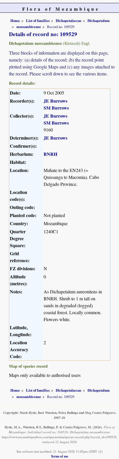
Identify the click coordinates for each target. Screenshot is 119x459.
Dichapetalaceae (68, 20)
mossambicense (28, 26)
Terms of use (59, 456)
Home (15, 20)
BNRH (50, 154)
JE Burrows (55, 100)
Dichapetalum (99, 20)
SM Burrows (56, 107)
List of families (38, 20)
